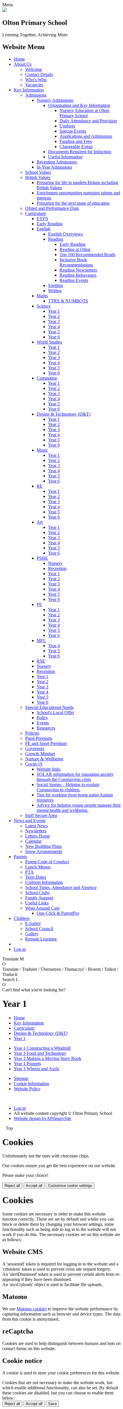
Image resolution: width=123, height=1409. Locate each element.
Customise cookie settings (70, 1185)
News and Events (29, 820)
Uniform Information (44, 882)
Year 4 (54, 326)
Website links (49, 769)
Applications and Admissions (85, 136)
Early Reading (50, 223)
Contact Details (39, 74)
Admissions (35, 95)
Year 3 (54, 321)
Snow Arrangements (43, 851)
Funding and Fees (75, 141)
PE (39, 604)
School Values (38, 172)
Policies (32, 733)
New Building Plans (43, 846)
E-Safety (33, 923)
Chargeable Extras (76, 146)
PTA (29, 872)
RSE (41, 661)
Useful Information (65, 156)
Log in (20, 949)
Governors (34, 748)
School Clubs (37, 892)
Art (40, 522)
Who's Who (36, 79)
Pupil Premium (38, 738)
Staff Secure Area (41, 815)
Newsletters (35, 830)
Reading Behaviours (77, 275)
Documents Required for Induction (79, 151)
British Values (37, 177)
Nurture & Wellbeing (44, 758)
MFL (41, 640)
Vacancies (34, 84)
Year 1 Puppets (27, 1063)
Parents (20, 856)
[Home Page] (4, 10)
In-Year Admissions (54, 167)
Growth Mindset (40, 753)
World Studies (49, 342)
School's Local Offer (55, 712)
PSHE (42, 558)
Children (21, 918)
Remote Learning (41, 938)
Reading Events (73, 280)
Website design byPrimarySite (42, 1118)
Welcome (33, 69)
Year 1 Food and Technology (40, 1053)
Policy (42, 717)
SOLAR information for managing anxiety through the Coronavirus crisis (75, 777)
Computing (47, 378)
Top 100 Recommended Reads (87, 254)
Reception (57, 568)
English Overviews (65, 234)
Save (52, 1404)
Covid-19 (33, 764)
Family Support (39, 897)
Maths (42, 295)
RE (40, 486)
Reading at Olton (74, 249)
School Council (39, 928)
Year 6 (54, 336)
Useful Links (37, 902)
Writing (54, 290)
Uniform (67, 125)
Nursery (55, 563)
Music (42, 450)
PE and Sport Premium (46, 743)
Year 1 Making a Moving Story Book (47, 1058)
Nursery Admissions (55, 100)
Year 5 (54, 331)
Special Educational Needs (49, 707)
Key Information (29, 89)
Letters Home (37, 836)
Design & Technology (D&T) (63, 414)
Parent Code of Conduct (47, 861)
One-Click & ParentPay (58, 913)
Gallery (32, 933)
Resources (46, 728)
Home (19, 59)
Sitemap (21, 1078)
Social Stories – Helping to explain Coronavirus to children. (68, 787)
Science (44, 306)
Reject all (12, 1185)
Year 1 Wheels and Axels (36, 1068)
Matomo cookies (32, 1308)
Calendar (33, 841)
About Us (22, 64)
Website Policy (27, 1088)
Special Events (72, 131)
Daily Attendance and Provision (88, 120)
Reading (55, 239)
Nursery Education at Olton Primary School (84, 113)
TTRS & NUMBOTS (68, 300)
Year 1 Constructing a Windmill (42, 1048)
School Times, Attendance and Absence (61, 887)
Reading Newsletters (78, 270)
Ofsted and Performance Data (52, 208)
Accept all (34, 1185)
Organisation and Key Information (79, 105)
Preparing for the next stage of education (73, 203)
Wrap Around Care (42, 908)
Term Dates (35, 877)
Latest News (36, 825)
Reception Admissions (57, 162)
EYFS (42, 218)
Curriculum (35, 213)
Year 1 (54, 311)
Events (43, 722)
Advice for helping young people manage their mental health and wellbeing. (79, 808)
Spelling (55, 285)
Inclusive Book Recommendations (76, 262)
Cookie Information (31, 1083)
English (43, 228)
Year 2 (54, 316)
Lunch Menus (37, 866)
